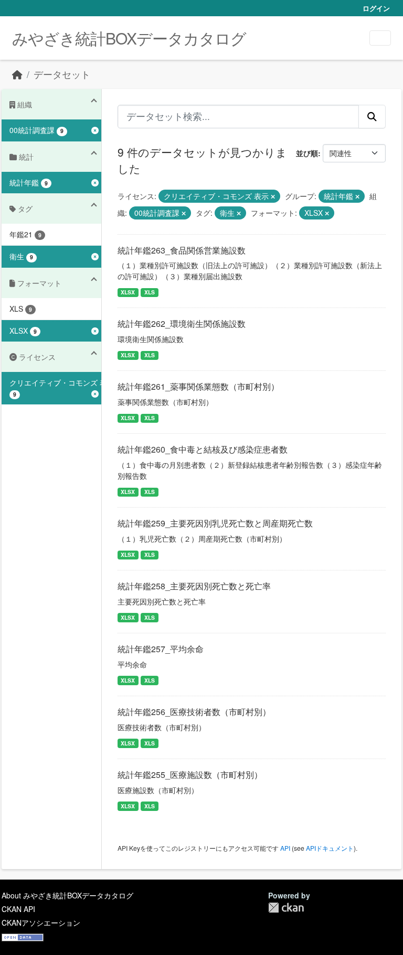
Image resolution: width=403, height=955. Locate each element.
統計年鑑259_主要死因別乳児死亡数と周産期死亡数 (215, 523)
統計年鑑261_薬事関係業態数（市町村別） (198, 386)
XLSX (128, 292)
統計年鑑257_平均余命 (161, 649)
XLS (149, 292)
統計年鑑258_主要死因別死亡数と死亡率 (194, 586)
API (285, 847)
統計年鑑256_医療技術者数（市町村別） (194, 712)
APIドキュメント (330, 847)
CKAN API (18, 909)
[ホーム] (17, 74)
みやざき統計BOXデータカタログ (129, 38)
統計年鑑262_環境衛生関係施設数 (182, 323)
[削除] (273, 196)
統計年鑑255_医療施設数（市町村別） (190, 775)
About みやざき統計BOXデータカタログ (67, 895)
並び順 (307, 153)
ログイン (376, 8)
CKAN (286, 907)
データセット (62, 74)
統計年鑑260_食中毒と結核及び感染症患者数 (203, 449)
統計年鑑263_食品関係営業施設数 (182, 250)
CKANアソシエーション (41, 922)
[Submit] (372, 116)
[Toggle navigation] (380, 38)
